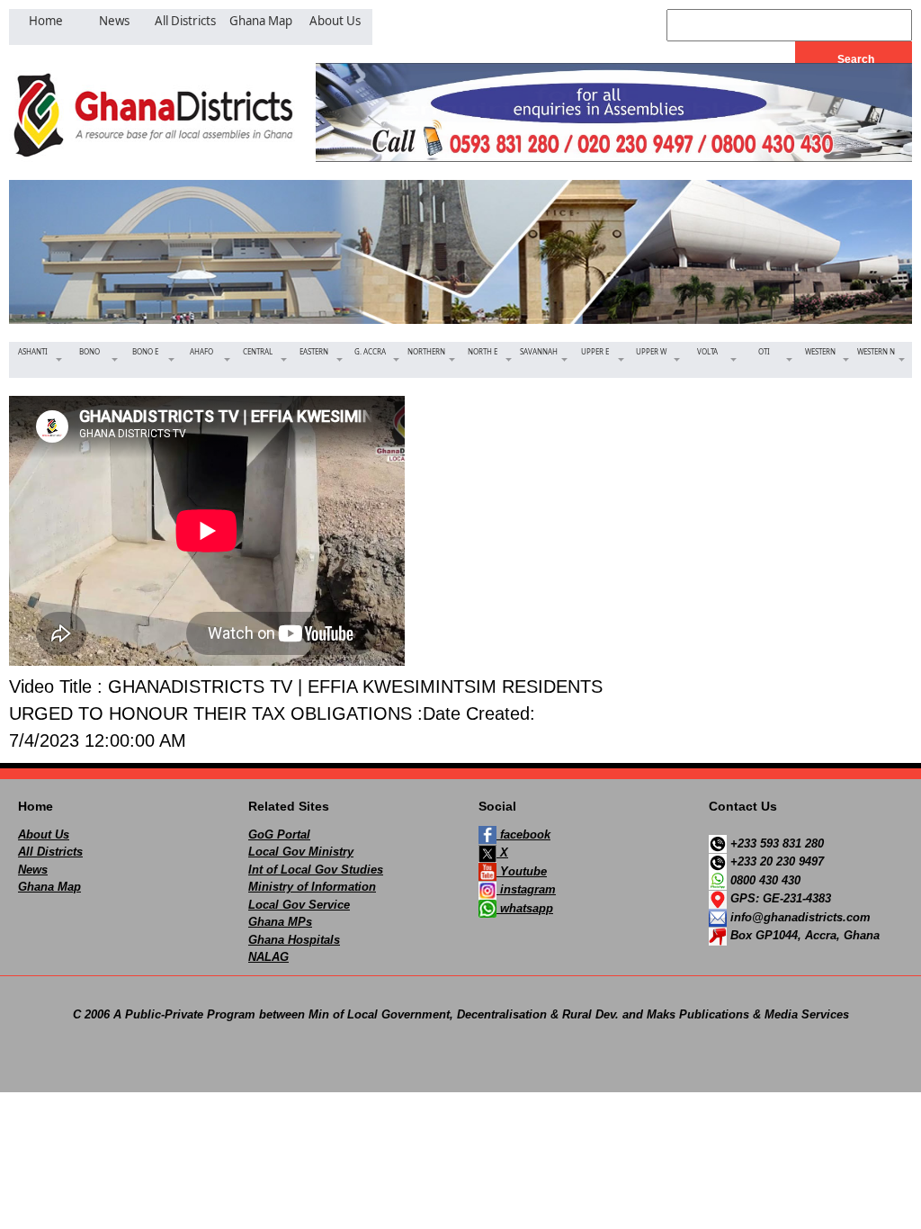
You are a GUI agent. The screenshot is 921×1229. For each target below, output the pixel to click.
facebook (523, 834)
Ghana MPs (280, 921)
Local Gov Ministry (300, 851)
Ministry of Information (312, 886)
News (33, 869)
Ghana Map (49, 886)
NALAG (268, 957)
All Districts (50, 851)
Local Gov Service (299, 904)
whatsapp (524, 908)
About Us (43, 834)
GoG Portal (279, 834)
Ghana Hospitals (294, 939)
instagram (526, 889)
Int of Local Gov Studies (315, 869)
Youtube (521, 871)
